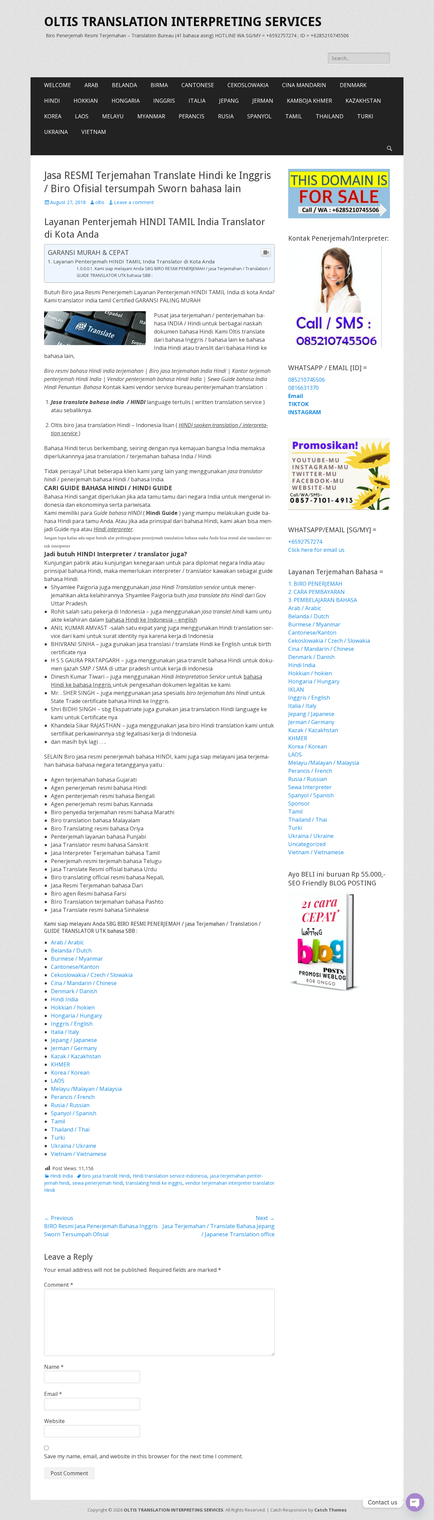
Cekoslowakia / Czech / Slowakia (92, 975)
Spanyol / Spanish (73, 1113)
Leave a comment (134, 202)
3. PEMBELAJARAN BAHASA (322, 600)
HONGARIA (126, 100)
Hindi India (64, 999)
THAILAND (329, 116)
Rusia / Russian (70, 1105)
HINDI (52, 100)
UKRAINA (56, 132)
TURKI (365, 116)
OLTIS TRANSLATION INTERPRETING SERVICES (183, 21)
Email (53, 1394)
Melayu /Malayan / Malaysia (86, 1089)
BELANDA (124, 85)
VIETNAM (93, 132)
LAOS (81, 116)
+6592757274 (305, 541)
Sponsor (299, 803)
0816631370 (303, 388)
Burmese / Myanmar (77, 958)
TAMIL (293, 116)
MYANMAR (151, 116)
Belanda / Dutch (71, 950)
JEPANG (229, 100)
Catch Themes (330, 1510)
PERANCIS (191, 116)
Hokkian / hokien (73, 1007)
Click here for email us (316, 550)
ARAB (91, 85)
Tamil (58, 1121)
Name (54, 1367)
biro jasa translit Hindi (106, 1176)
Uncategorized (307, 844)
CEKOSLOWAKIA (248, 85)
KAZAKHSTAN (363, 100)
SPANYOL (259, 116)
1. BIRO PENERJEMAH (315, 583)
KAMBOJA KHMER (309, 100)
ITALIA (197, 100)
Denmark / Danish (74, 991)
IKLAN (296, 689)
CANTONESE (197, 85)
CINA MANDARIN (304, 85)
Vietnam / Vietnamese (78, 1154)
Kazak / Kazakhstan (76, 1056)
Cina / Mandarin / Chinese (84, 983)
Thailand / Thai (70, 1129)
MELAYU (113, 116)
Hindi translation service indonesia (170, 1176)
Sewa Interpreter (310, 787)
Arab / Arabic (67, 942)
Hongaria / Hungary (76, 1015)
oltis (99, 202)
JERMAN (262, 100)
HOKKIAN (86, 100)
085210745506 (306, 379)
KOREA (52, 116)
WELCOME (57, 85)
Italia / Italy (65, 1032)
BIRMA (159, 85)
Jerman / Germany (74, 1048)
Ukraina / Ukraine (73, 1145)
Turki (58, 1137)
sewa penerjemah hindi (97, 1183)
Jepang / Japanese (74, 1040)
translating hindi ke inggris (154, 1183)
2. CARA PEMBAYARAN (316, 592)
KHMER (60, 1064)
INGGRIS (164, 100)
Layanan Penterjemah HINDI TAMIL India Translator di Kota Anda (134, 261)
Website (54, 1421)
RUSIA (226, 116)
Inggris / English (72, 1023)
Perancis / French (73, 1097)
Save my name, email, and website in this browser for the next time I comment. (143, 1456)
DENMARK (353, 85)
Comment (58, 1284)
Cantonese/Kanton (75, 967)
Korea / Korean (70, 1072)
